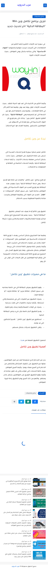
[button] (35, 402)
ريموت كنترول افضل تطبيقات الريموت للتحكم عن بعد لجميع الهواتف (18, 524)
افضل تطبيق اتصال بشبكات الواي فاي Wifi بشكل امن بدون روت (18, 555)
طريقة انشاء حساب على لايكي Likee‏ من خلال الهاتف (18, 535)
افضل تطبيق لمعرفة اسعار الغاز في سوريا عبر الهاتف (18, 503)
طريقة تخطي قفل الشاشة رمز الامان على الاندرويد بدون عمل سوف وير (17, 514)
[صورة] (39, 482)
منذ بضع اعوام (25, 479)
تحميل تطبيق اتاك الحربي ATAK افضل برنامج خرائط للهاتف (18, 493)
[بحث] (3, 5)
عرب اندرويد (24, 5)
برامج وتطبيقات (39, 16)
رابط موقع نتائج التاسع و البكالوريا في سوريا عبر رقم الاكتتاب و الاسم (18, 483)
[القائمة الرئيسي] (45, 5)
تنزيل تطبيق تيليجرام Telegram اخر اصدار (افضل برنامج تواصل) (17, 545)
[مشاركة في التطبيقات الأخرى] (14, 402)
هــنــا (22, 340)
